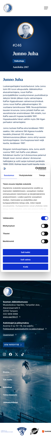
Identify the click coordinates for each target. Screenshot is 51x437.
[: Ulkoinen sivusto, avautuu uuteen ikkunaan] (37, 168)
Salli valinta (25, 259)
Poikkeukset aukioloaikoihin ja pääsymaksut (23, 329)
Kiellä (25, 267)
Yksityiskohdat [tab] (25, 175)
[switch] (44, 226)
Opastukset (8, 335)
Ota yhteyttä (11, 345)
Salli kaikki (25, 252)
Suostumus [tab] (9, 175)
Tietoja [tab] (42, 175)
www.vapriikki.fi (10, 317)
